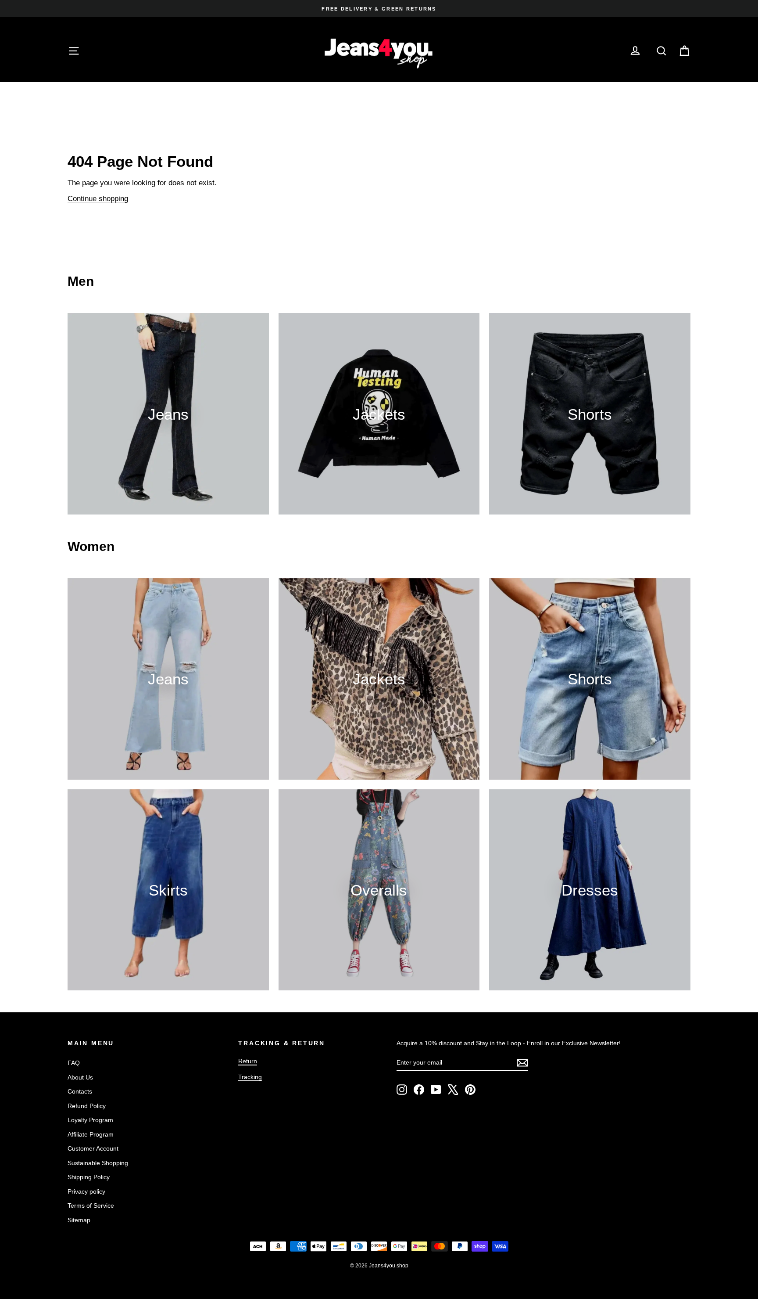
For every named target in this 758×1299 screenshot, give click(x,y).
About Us (80, 1077)
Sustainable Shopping (98, 1162)
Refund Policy (87, 1105)
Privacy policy (86, 1191)
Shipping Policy (89, 1176)
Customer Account (93, 1148)
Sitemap (79, 1219)
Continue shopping (98, 198)
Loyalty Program (90, 1119)
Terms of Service (91, 1205)
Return (247, 1061)
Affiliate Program (91, 1134)
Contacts (80, 1091)
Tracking (250, 1076)
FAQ (74, 1062)
